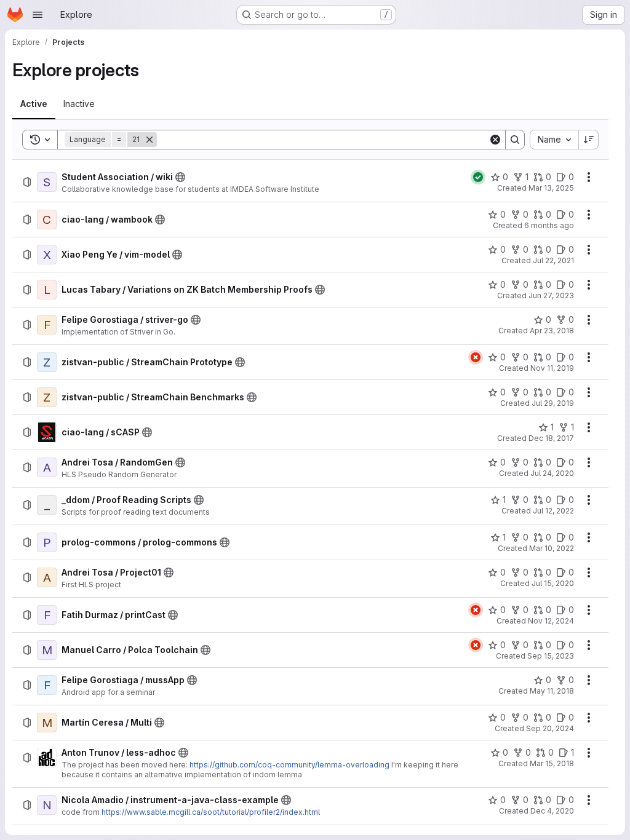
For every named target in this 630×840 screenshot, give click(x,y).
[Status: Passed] (478, 177)
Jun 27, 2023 (551, 295)
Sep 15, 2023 (550, 655)
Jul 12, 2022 (553, 510)
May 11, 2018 (552, 690)
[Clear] (495, 139)
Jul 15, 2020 (553, 583)
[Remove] (149, 139)
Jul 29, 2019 (553, 403)
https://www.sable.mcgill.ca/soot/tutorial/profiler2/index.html (211, 812)
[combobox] (554, 139)
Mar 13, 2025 (551, 187)
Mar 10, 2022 (551, 548)
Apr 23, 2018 (552, 330)
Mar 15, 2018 (552, 763)
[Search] (515, 139)
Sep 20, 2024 (550, 728)
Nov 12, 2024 (551, 620)
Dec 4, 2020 (552, 810)
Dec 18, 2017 (551, 438)
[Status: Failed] (475, 357)
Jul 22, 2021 (553, 260)
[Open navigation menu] (37, 15)
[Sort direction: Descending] (589, 139)
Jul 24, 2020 (552, 473)
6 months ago (549, 225)
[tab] (33, 104)
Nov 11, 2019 (552, 368)
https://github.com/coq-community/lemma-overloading (289, 764)
